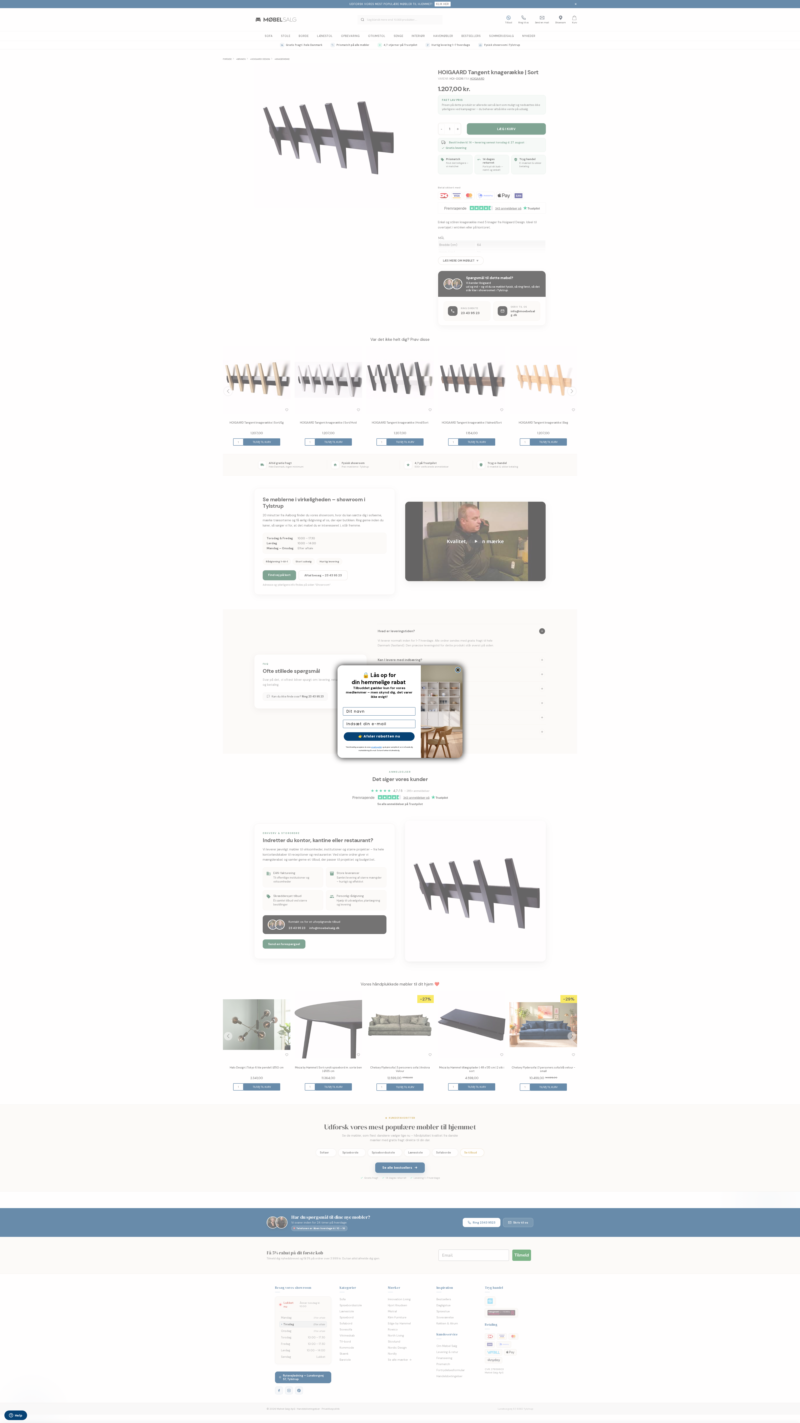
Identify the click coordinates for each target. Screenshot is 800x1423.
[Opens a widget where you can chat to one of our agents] (15, 1415)
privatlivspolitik (376, 747)
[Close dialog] (457, 669)
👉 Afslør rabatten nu (379, 736)
